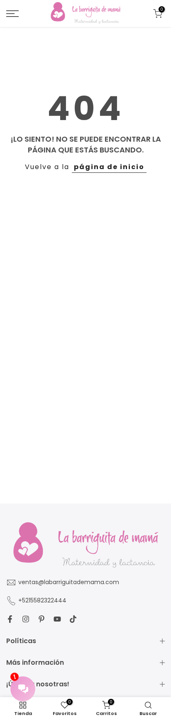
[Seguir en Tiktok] (73, 619)
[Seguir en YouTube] (57, 619)
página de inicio (109, 167)
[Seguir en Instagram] (25, 619)
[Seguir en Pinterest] (41, 619)
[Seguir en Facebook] (10, 619)
